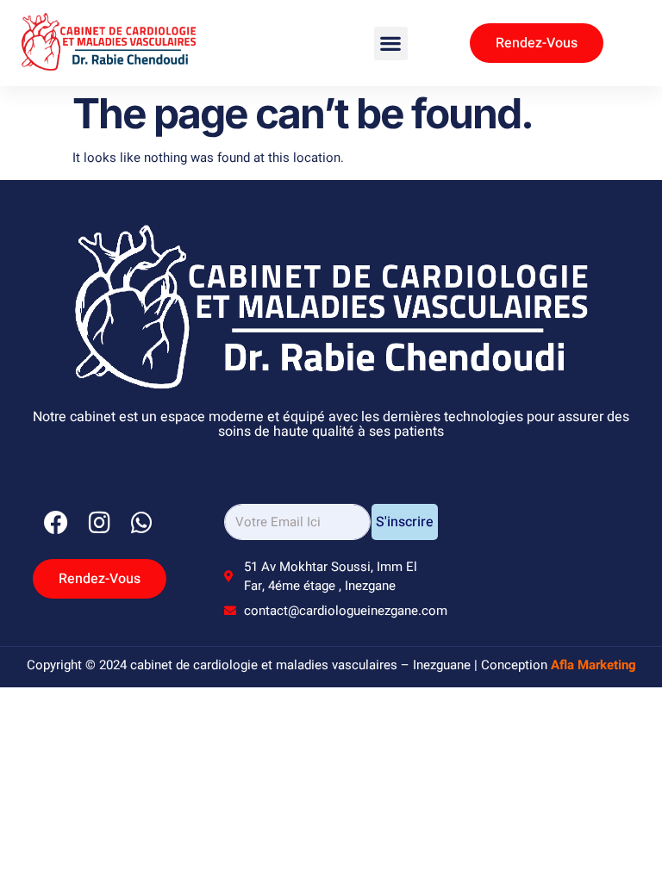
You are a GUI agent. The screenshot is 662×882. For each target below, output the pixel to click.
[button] (391, 43)
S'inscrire (405, 522)
